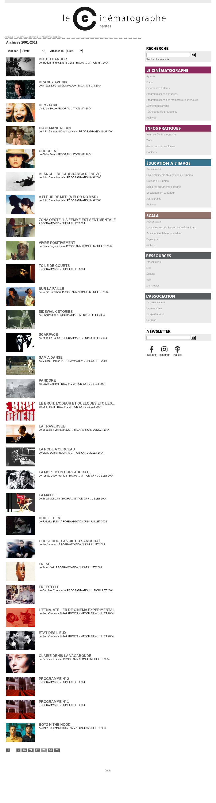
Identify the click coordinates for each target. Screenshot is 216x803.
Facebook (151, 354)
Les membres (154, 308)
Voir (148, 279)
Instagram (164, 354)
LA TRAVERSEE (52, 426)
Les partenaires (155, 314)
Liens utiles (152, 285)
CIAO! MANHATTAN (55, 128)
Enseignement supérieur (160, 192)
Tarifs (149, 140)
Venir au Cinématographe (161, 134)
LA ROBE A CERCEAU (57, 449)
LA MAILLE (48, 495)
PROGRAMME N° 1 (54, 701)
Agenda (150, 76)
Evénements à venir (157, 105)
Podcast (177, 354)
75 (56, 750)
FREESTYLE (49, 587)
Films (149, 82)
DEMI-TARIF (48, 105)
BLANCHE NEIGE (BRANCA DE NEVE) (70, 174)
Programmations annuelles (161, 94)
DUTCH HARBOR (53, 59)
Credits (108, 770)
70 (24, 750)
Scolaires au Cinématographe (163, 186)
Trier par (13, 50)
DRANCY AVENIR (53, 82)
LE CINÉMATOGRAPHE (27, 37)
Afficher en (56, 50)
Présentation (153, 169)
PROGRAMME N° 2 (54, 678)
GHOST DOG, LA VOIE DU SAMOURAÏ (69, 541)
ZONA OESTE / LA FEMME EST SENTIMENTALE (77, 220)
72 (37, 750)
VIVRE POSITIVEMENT (57, 243)
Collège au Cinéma (157, 181)
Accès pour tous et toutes (160, 146)
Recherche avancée (158, 59)
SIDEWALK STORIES (56, 311)
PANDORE (47, 380)
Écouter (150, 273)
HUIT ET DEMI (50, 518)
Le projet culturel (156, 302)
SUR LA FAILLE (51, 288)
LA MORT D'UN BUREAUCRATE (65, 472)
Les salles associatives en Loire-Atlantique (170, 227)
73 (43, 750)
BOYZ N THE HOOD (54, 724)
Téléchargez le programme (161, 111)
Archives (151, 117)
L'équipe (151, 320)
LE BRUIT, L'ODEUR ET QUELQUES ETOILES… (77, 403)
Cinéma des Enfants (158, 88)
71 (30, 750)
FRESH (45, 564)
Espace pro (152, 239)
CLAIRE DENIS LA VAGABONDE (65, 656)
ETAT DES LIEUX (52, 633)
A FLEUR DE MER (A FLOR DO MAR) (68, 197)
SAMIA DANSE (51, 357)
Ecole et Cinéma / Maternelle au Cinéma (169, 175)
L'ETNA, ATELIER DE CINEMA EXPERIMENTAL (77, 610)
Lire (148, 267)
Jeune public (153, 198)
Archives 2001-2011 (52, 37)
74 (50, 750)
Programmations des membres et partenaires (172, 100)
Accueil (9, 37)
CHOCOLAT (48, 151)
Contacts (151, 152)
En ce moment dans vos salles (163, 233)
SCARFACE (48, 334)
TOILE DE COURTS (54, 266)
